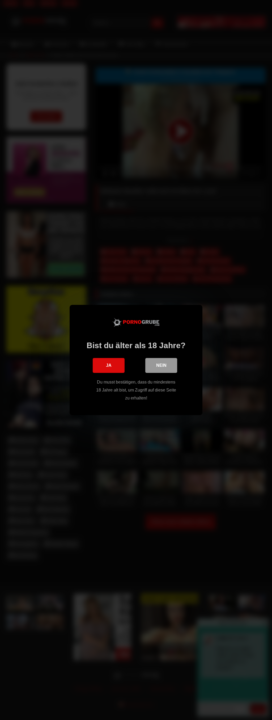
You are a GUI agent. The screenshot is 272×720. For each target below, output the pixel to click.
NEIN (161, 365)
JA (109, 365)
